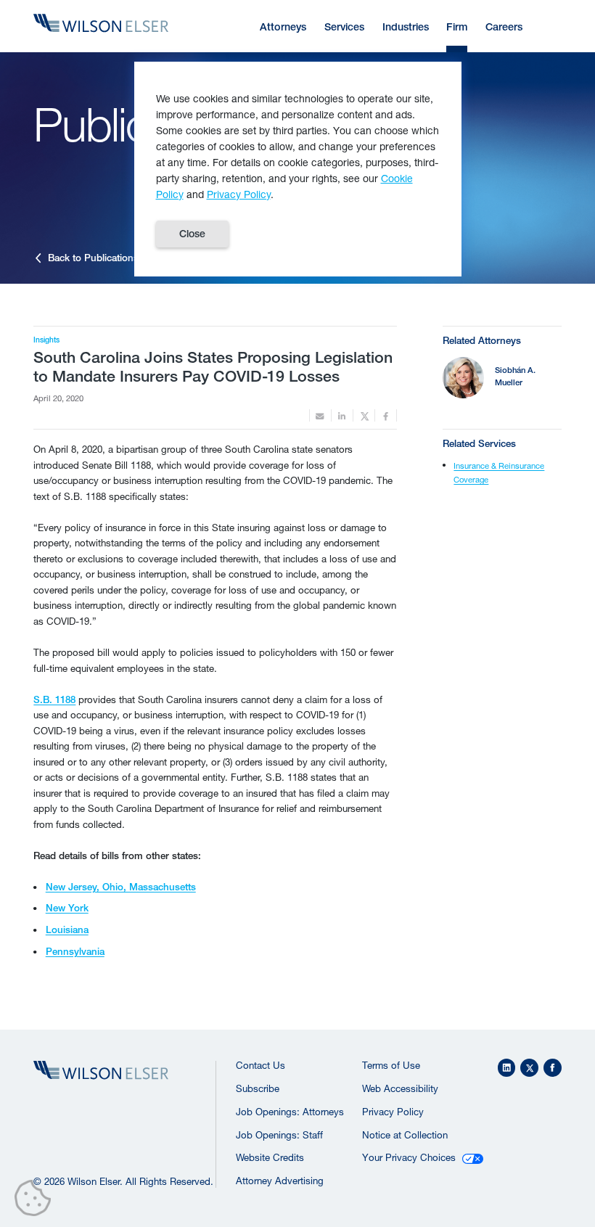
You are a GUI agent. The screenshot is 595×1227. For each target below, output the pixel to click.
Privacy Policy (393, 1111)
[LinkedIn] (507, 1068)
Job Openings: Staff (279, 1135)
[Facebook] (552, 1068)
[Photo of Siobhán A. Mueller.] (463, 377)
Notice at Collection (405, 1135)
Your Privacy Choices (409, 1157)
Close (192, 233)
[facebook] (385, 415)
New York (67, 908)
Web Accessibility (400, 1088)
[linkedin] (342, 415)
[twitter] (363, 415)
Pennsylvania (75, 951)
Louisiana (67, 929)
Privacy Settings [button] (36, 1200)
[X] (529, 1068)
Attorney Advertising (280, 1180)
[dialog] (297, 169)
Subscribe (257, 1088)
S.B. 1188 (54, 699)
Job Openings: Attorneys (290, 1111)
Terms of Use (391, 1065)
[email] (320, 415)
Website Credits (270, 1157)
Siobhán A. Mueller (515, 376)
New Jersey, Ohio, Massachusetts (121, 886)
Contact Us (260, 1065)
